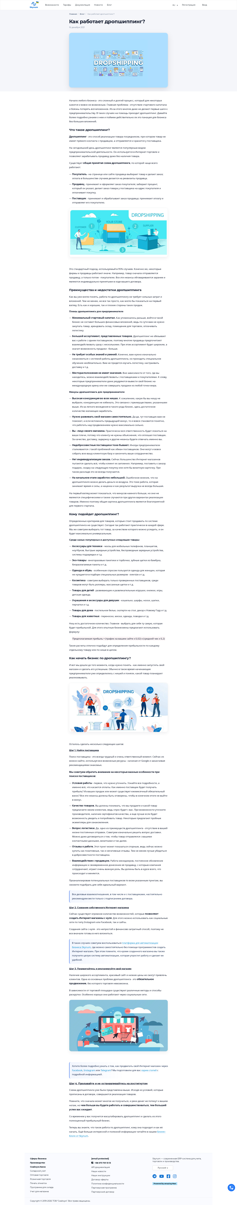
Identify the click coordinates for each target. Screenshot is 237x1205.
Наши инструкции (100, 1175)
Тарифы (67, 5)
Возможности (52, 5)
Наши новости (98, 1171)
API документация (100, 1167)
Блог (109, 5)
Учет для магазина (39, 1191)
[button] (175, 5)
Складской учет (38, 1171)
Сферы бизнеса (38, 1158)
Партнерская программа (104, 1188)
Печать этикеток (38, 1183)
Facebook (77, 1070)
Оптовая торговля (39, 1175)
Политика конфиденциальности (107, 1183)
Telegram (106, 1070)
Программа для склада (41, 1187)
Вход (204, 5)
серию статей (149, 1070)
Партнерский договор (102, 1192)
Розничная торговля (40, 1179)
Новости (98, 5)
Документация (82, 5)
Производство (37, 1163)
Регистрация (188, 5)
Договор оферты (99, 1179)
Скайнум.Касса (38, 1167)
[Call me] (231, 1187)
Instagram (90, 1070)
